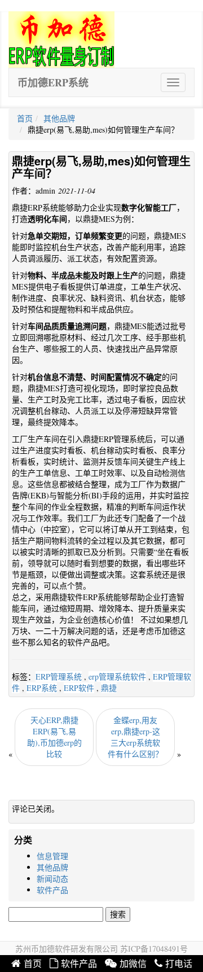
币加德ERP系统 (53, 82)
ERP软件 (79, 687)
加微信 (133, 964)
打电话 (178, 964)
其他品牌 (59, 118)
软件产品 (52, 890)
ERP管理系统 (59, 676)
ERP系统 (42, 687)
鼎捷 (109, 687)
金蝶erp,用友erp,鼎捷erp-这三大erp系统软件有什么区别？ (135, 737)
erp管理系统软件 (117, 676)
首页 (25, 118)
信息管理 (52, 856)
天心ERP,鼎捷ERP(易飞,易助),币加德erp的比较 (54, 737)
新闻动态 (52, 878)
